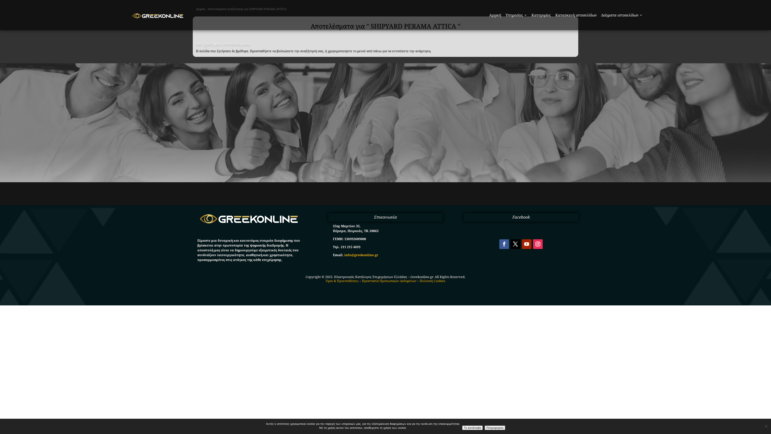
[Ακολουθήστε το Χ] (515, 244)
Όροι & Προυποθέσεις (342, 281)
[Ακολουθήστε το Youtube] (526, 244)
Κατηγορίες (541, 15)
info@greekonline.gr (361, 255)
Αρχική (495, 15)
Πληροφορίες (495, 427)
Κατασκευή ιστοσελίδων (576, 15)
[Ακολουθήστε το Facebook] (504, 244)
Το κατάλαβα (472, 427)
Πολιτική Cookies (432, 281)
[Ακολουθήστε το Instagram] (538, 244)
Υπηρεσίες (514, 15)
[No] (766, 426)
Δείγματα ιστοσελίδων (619, 15)
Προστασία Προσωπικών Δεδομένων (389, 281)
